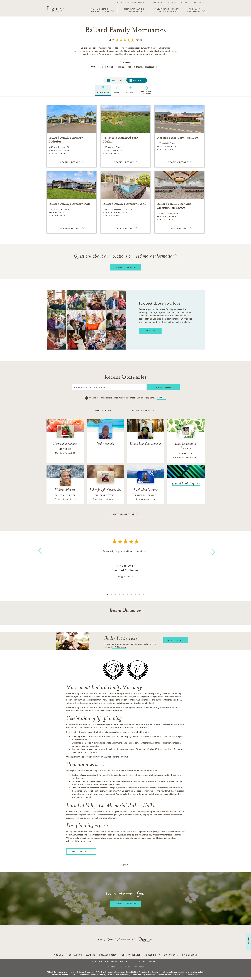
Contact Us (75, 955)
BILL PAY (172, 2)
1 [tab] (107, 594)
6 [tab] (127, 594)
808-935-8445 (57, 215)
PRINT (184, 2)
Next (211, 550)
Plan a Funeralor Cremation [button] (100, 10)
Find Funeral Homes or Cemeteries (166, 10)
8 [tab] (135, 594)
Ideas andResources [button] (194, 10)
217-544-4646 (119, 647)
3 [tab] (115, 594)
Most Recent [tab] (103, 410)
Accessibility (152, 955)
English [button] (196, 2)
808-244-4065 (165, 149)
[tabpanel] (126, 563)
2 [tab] (111, 594)
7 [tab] (131, 594)
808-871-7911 (57, 153)
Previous (39, 555)
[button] (197, 2)
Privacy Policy (108, 955)
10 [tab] (143, 594)
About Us (59, 955)
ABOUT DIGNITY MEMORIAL (130, 2)
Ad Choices (190, 955)
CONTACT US (156, 2)
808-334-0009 (111, 215)
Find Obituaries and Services (134, 10)
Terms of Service (131, 955)
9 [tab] (139, 594)
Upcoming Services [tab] (143, 410)
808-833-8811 (165, 219)
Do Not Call (171, 955)
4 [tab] (119, 594)
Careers (90, 955)
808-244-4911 (111, 153)
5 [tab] (123, 594)
